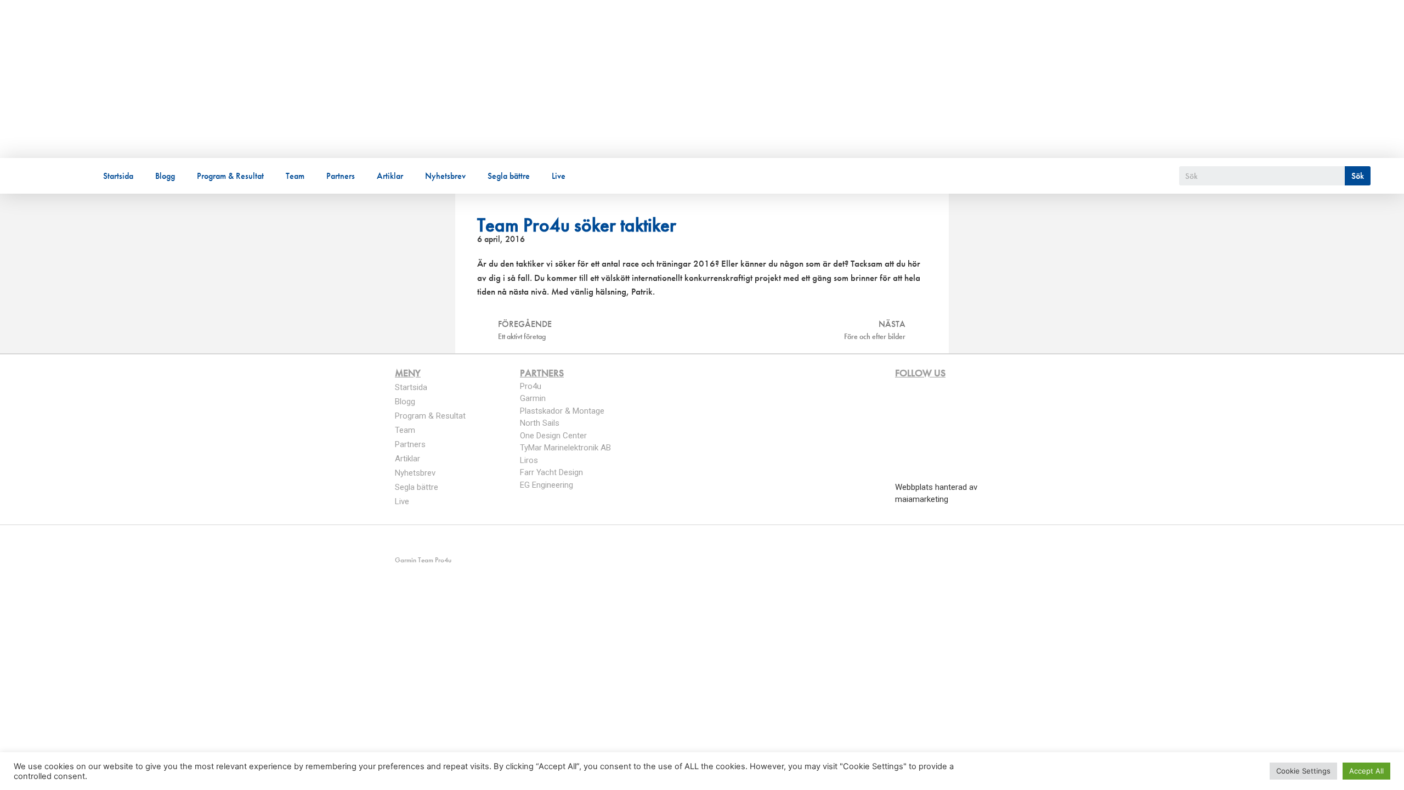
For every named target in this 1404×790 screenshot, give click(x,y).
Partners (340, 176)
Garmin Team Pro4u (255, 73)
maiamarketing (921, 499)
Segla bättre (509, 176)
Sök (1357, 176)
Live (558, 176)
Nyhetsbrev (445, 176)
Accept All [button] (1366, 770)
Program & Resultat (230, 176)
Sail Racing (146, 92)
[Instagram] (420, 541)
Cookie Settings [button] (1303, 770)
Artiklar (390, 176)
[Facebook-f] (399, 541)
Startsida (118, 176)
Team (295, 176)
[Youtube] (441, 541)
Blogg (165, 176)
